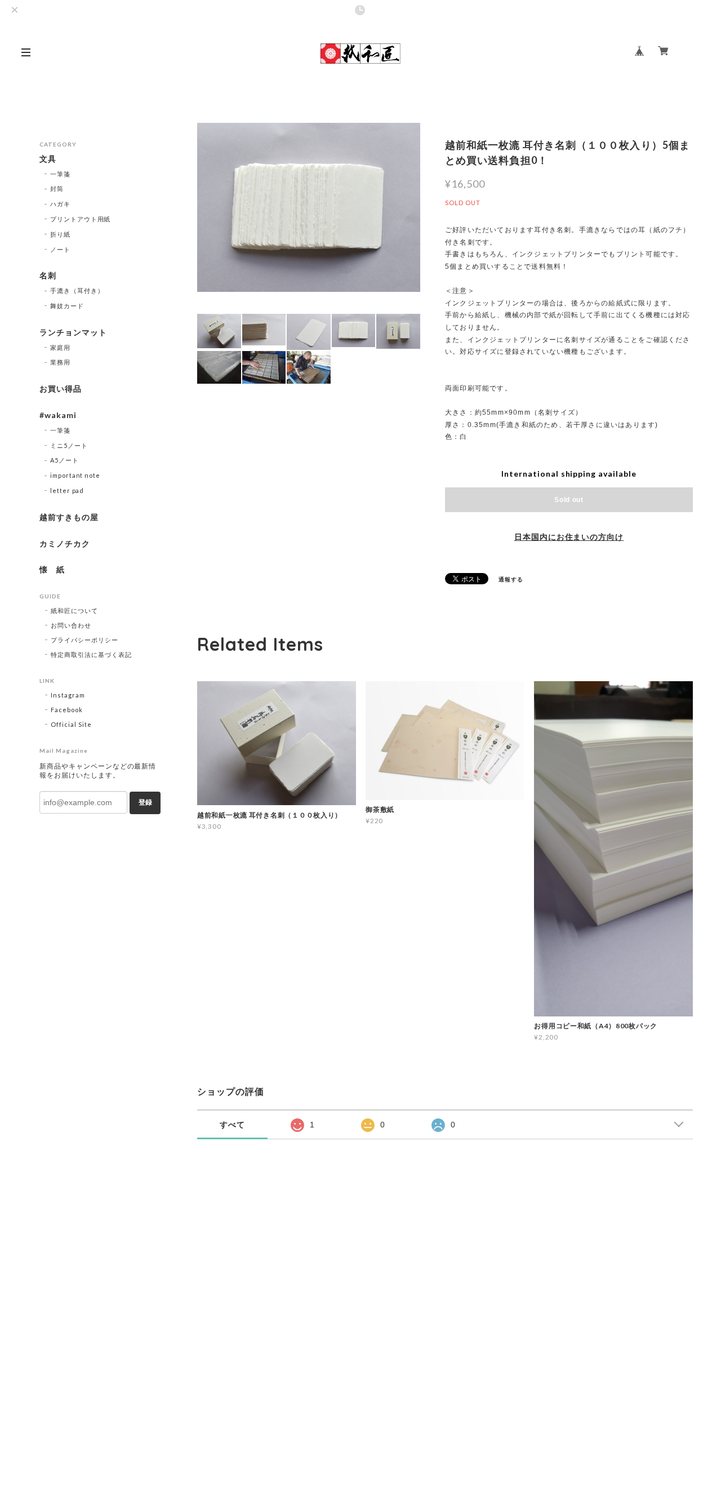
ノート (60, 249)
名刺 (47, 275)
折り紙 (60, 234)
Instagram (68, 695)
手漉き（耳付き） (77, 290)
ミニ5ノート (69, 445)
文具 (47, 158)
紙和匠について (74, 610)
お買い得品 (60, 388)
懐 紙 (52, 569)
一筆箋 (60, 173)
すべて (232, 1124)
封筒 (57, 188)
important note (75, 475)
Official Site (71, 724)
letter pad (67, 490)
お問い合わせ (71, 625)
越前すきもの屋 (69, 517)
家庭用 (60, 347)
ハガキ (60, 203)
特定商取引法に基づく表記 (91, 654)
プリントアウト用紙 (80, 219)
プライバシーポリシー (84, 639)
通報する (511, 579)
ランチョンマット (73, 332)
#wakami (58, 415)
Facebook (67, 709)
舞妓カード (67, 305)
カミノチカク (64, 543)
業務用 (60, 362)
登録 (145, 802)
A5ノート (64, 460)
